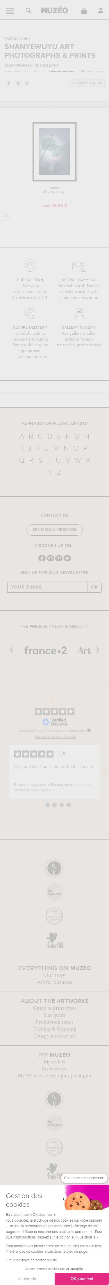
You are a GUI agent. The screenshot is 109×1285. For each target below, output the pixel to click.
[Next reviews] (104, 772)
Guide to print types (54, 1008)
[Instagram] (50, 561)
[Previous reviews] (5, 772)
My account (54, 1069)
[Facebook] (42, 561)
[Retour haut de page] (7, 216)
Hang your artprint (54, 1036)
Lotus (55, 190)
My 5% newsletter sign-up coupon (54, 1076)
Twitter (18, 83)
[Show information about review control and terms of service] (89, 730)
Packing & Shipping (54, 1029)
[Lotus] (54, 180)
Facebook (8, 83)
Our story (54, 975)
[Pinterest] (59, 561)
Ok (94, 587)
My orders (55, 1062)
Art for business (54, 982)
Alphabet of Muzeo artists (54, 423)
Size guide (55, 1015)
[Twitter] (67, 561)
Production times (55, 1022)
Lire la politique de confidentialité (31, 1260)
